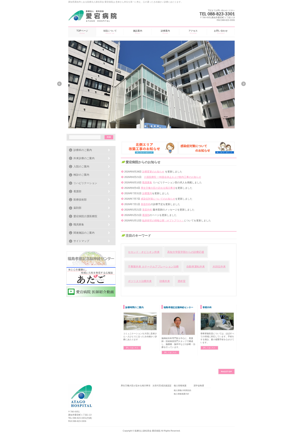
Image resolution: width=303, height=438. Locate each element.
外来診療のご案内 (83, 158)
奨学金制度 (199, 386)
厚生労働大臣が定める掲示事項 (135, 386)
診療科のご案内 (82, 149)
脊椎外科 (207, 307)
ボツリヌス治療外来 (140, 281)
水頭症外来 (219, 266)
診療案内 (147, 193)
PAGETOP (226, 371)
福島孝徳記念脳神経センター (178, 307)
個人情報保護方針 (181, 394)
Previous (59, 83)
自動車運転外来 (195, 266)
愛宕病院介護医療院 (84, 216)
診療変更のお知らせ (153, 171)
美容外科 (146, 204)
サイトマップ (80, 240)
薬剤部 (76, 207)
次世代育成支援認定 (162, 386)
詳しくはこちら (132, 348)
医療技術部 (79, 199)
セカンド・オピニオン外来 (144, 251)
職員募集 (147, 182)
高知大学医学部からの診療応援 (185, 251)
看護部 (146, 215)
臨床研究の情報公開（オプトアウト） (163, 220)
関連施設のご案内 (83, 232)
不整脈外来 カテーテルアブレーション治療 (153, 266)
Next (243, 83)
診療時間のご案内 (134, 307)
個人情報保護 (180, 386)
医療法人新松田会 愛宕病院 (147, 431)
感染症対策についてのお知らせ (158, 198)
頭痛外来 (164, 281)
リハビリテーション (84, 183)
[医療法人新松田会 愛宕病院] (94, 19)
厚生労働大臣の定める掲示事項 (158, 187)
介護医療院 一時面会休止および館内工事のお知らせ (172, 177)
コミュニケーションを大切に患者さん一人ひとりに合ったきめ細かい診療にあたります (140, 336)
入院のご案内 (80, 166)
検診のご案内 (80, 174)
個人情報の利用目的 (182, 390)
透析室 (182, 281)
